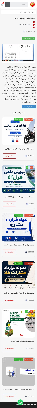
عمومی (27, 12)
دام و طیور (32, 12)
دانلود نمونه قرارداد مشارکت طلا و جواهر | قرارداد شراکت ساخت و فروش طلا (20, 294)
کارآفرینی (22, 12)
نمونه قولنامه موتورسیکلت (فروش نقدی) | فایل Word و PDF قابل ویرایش (19, 150)
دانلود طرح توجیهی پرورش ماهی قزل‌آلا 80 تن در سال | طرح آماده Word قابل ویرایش (19, 198)
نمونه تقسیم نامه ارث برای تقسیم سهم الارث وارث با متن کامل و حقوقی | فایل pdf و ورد (19, 390)
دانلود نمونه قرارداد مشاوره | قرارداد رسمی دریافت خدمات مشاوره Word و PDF (19, 246)
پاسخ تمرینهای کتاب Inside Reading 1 (22, 341)
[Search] (7, 4)
